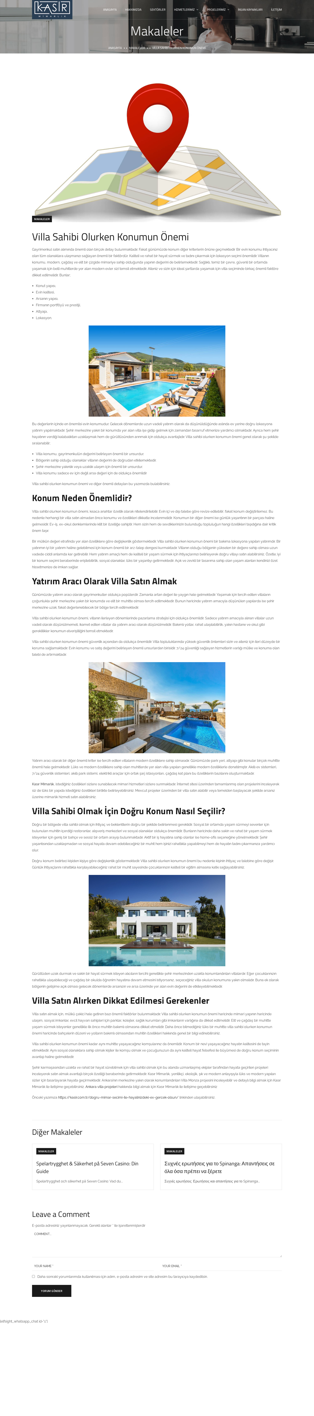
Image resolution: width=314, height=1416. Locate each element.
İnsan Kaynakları (250, 9)
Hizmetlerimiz (184, 9)
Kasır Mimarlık (43, 784)
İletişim (276, 9)
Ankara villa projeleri (101, 1087)
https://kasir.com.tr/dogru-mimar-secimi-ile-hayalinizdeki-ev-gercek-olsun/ (118, 1097)
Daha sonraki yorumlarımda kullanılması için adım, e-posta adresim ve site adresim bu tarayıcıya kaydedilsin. (122, 1277)
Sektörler (158, 9)
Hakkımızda (133, 9)
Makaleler (137, 48)
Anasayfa (110, 9)
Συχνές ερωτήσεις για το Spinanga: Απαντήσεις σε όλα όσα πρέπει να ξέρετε (219, 1167)
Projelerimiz (216, 9)
